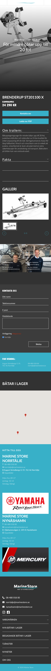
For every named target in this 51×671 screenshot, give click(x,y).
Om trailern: (12, 130)
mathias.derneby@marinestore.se (11, 269)
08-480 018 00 (33, 363)
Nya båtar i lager (12, 627)
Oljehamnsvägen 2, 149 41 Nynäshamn (21, 530)
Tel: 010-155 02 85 (7, 267)
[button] (25, 415)
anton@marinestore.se (34, 269)
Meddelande (7, 316)
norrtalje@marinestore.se (37, 365)
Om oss (6, 659)
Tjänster (7, 643)
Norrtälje (7, 337)
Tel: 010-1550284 (33, 267)
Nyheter (7, 651)
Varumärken (9, 619)
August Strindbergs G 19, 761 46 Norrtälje (21, 470)
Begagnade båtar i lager (16, 635)
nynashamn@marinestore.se (19, 606)
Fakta (6, 159)
